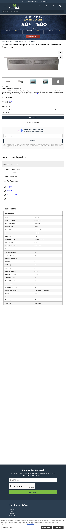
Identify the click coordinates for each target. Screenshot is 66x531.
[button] (5, 6)
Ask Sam (33, 141)
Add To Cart (33, 117)
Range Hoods (18, 41)
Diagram (9, 187)
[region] (33, 524)
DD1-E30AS (9, 103)
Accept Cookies (46, 527)
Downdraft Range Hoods (29, 41)
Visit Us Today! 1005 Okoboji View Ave (34, 2)
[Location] (46, 6)
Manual (9, 191)
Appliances (5, 41)
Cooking (11, 41)
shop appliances (33, 36)
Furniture (12, 509)
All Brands (12, 516)
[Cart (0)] (60, 6)
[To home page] (14, 6)
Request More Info (34, 122)
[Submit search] (62, 11)
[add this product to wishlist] (60, 57)
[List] (39, 6)
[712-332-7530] (53, 6)
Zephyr (10, 101)
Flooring (11, 514)
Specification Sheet (13, 195)
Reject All (58, 527)
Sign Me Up (33, 492)
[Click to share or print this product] (60, 52)
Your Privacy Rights (7, 527)
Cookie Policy (30, 524)
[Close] (63, 521)
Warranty (10, 199)
